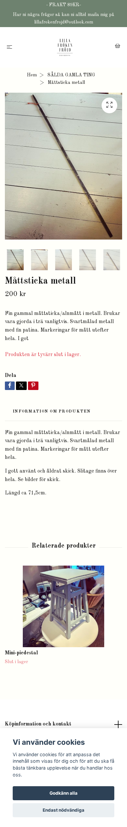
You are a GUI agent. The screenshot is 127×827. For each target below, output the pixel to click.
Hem (32, 75)
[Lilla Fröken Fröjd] (65, 47)
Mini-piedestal (21, 653)
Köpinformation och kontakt (38, 724)
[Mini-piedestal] (63, 606)
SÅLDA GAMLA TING (71, 75)
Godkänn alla (63, 793)
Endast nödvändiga (63, 810)
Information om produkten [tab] (52, 411)
